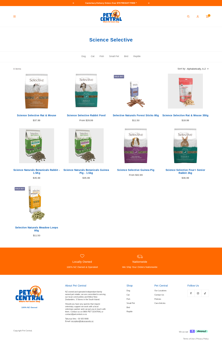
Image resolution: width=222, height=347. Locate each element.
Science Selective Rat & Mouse (36, 115)
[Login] (198, 16)
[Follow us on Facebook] (191, 293)
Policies (157, 299)
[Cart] (207, 16)
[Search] (188, 16)
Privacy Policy (202, 339)
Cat (92, 56)
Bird (126, 56)
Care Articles (159, 303)
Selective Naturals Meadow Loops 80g (36, 229)
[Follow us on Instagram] (198, 293)
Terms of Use (189, 339)
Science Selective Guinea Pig (135, 170)
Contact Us (159, 295)
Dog (83, 56)
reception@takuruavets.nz (82, 321)
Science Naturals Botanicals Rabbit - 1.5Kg (36, 171)
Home (15, 32)
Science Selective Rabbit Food (86, 115)
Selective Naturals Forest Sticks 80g (136, 115)
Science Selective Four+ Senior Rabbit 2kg (185, 171)
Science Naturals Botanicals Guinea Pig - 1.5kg (86, 171)
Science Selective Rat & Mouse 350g (185, 115)
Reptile (137, 56)
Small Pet (114, 56)
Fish (102, 56)
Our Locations (160, 290)
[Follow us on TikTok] (205, 293)
